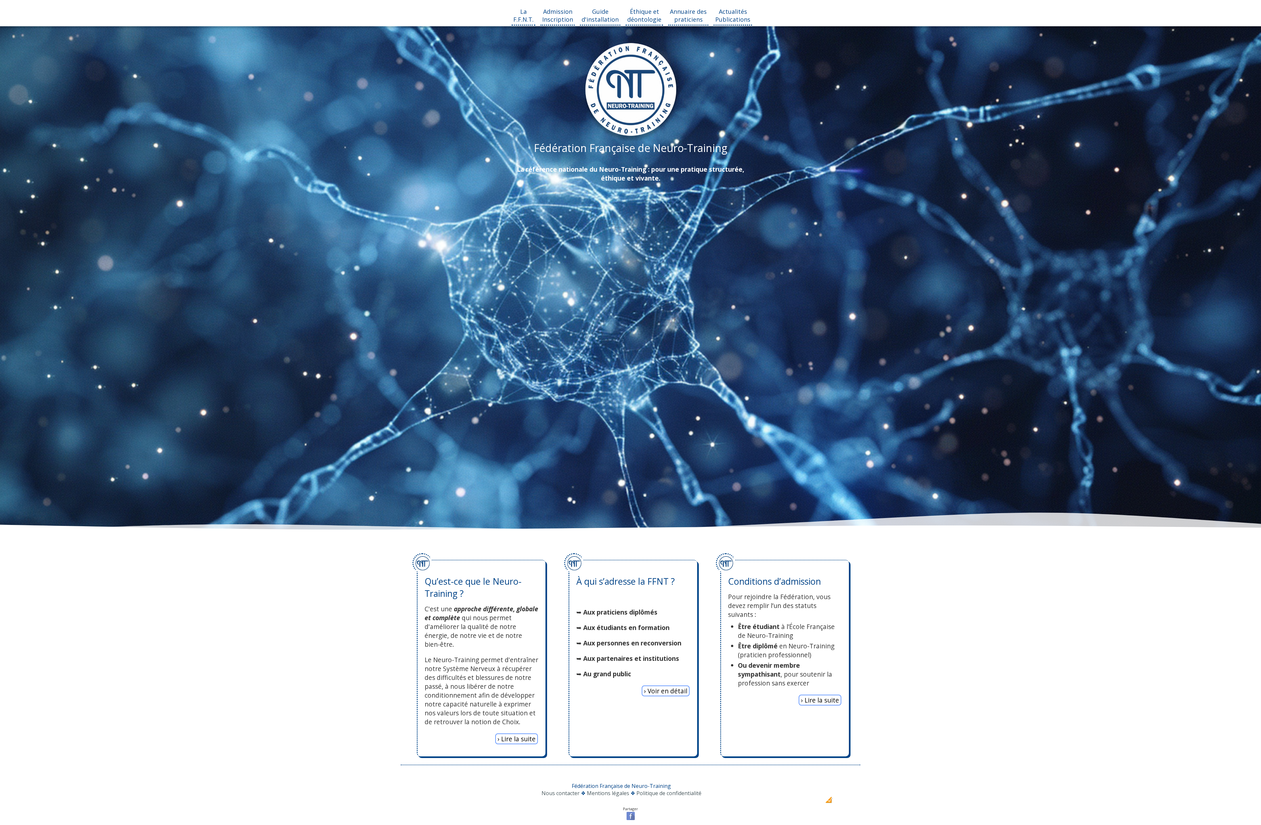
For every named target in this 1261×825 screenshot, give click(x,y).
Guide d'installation (600, 15)
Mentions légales (608, 793)
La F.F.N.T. (523, 15)
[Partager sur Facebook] (630, 819)
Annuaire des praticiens (688, 15)
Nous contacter (561, 793)
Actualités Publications (732, 15)
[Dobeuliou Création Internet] (829, 801)
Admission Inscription (557, 15)
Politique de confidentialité (668, 793)
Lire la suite (518, 738)
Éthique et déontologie (644, 15)
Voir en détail (667, 690)
